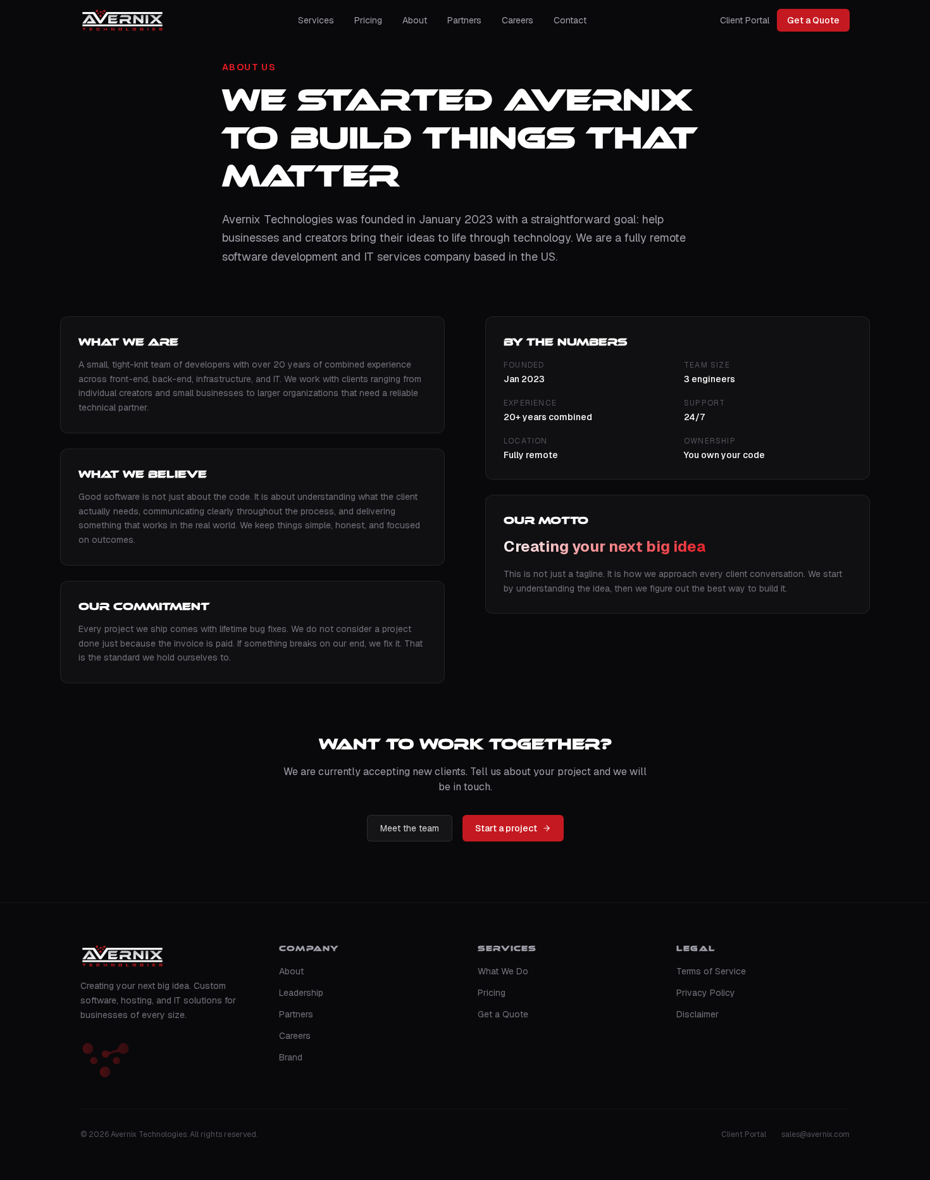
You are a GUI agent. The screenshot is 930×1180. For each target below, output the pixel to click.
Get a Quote (813, 20)
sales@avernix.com (815, 1134)
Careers (517, 20)
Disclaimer (697, 1014)
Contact (570, 20)
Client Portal (744, 20)
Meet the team (409, 828)
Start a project (506, 828)
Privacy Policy (705, 992)
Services (316, 20)
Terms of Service (711, 971)
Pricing (368, 20)
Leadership (301, 992)
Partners (464, 20)
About (414, 20)
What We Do (503, 971)
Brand (290, 1057)
